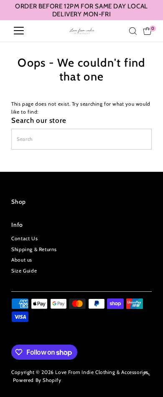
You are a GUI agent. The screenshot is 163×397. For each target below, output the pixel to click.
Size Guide (24, 271)
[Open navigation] (18, 31)
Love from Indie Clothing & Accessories (101, 372)
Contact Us (24, 238)
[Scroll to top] (146, 374)
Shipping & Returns (34, 249)
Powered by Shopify (37, 380)
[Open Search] (133, 31)
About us (21, 260)
